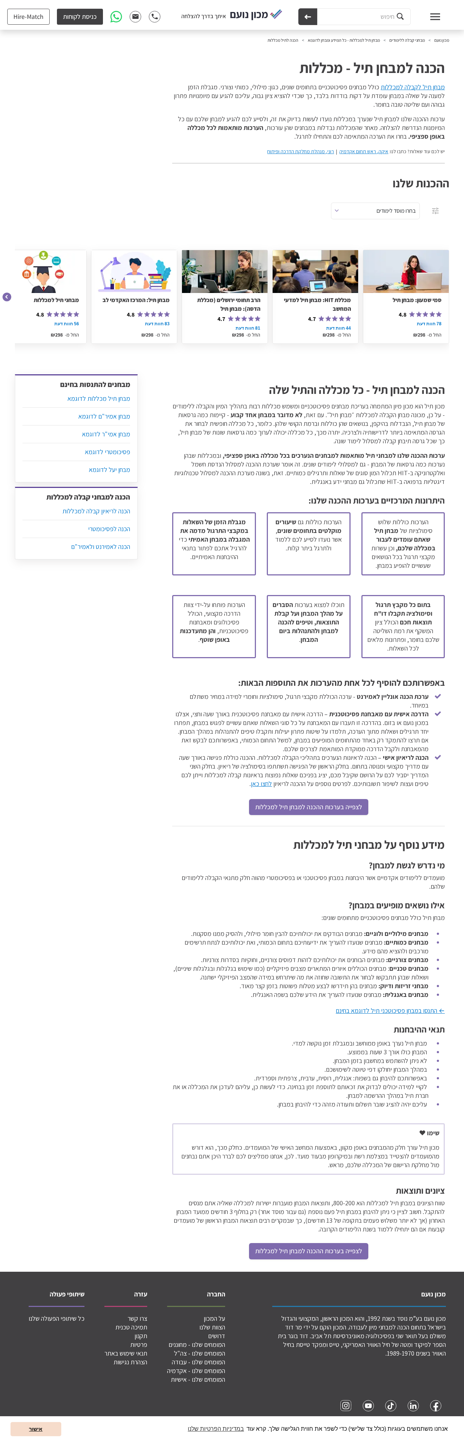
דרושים (216, 1336)
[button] (7, 297)
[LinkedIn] (413, 1406)
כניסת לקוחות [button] (80, 16)
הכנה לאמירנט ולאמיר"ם (100, 546)
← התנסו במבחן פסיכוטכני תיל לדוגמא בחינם (390, 1010)
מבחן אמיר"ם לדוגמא (104, 416)
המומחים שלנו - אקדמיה (196, 1370)
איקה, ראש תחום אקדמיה (363, 151)
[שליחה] (307, 16)
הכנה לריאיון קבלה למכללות (96, 511)
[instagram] (346, 1406)
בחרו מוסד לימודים (396, 211)
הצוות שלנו (212, 1327)
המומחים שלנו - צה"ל (199, 1353)
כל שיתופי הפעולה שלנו (56, 1318)
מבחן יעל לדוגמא (109, 469)
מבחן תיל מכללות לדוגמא (98, 398)
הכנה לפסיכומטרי (109, 529)
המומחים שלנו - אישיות (198, 1379)
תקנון (140, 1336)
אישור (35, 1429)
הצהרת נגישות (130, 1362)
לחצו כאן (261, 783)
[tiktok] (391, 1406)
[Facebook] (436, 1406)
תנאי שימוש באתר (125, 1353)
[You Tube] (368, 1406)
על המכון (214, 1318)
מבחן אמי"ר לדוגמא (106, 434)
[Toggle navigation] (428, 17)
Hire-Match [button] (28, 16)
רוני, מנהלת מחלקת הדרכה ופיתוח (300, 151)
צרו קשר (137, 1318)
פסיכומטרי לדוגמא (107, 452)
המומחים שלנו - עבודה (198, 1362)
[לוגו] (256, 15)
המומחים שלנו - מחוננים (197, 1344)
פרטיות (138, 1344)
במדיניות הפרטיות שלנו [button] (216, 1429)
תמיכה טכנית (131, 1327)
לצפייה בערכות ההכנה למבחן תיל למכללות (308, 807)
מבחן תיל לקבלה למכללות (413, 87)
